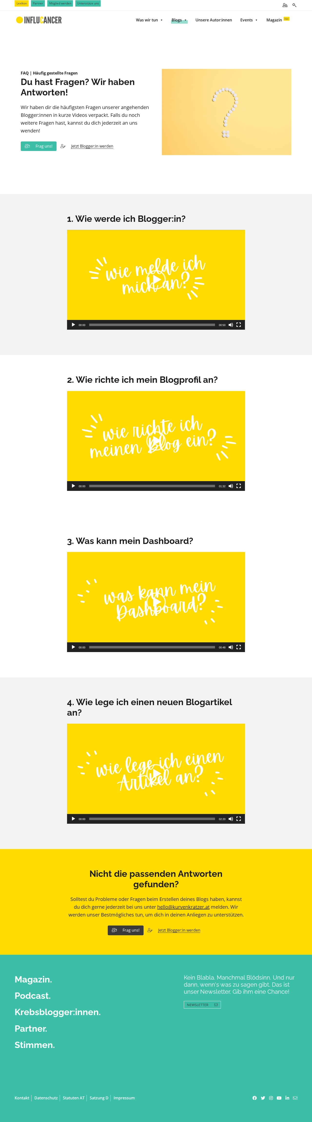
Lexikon (22, 3)
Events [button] (246, 20)
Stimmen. (35, 1045)
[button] (156, 280)
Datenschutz (46, 1098)
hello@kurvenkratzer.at (183, 907)
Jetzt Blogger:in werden (92, 146)
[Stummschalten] (230, 324)
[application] (156, 280)
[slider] (152, 325)
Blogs (177, 20)
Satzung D (99, 1098)
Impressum (124, 1098)
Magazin (277, 20)
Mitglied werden (60, 3)
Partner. (31, 1028)
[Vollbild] (238, 324)
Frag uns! (44, 146)
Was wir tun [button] (147, 20)
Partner (38, 3)
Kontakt (22, 1098)
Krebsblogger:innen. (58, 1012)
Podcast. (33, 996)
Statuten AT (74, 1098)
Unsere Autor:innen (213, 20)
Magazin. (33, 979)
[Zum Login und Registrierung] (285, 5)
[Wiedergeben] (73, 324)
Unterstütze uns (88, 3)
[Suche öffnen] (294, 5)
